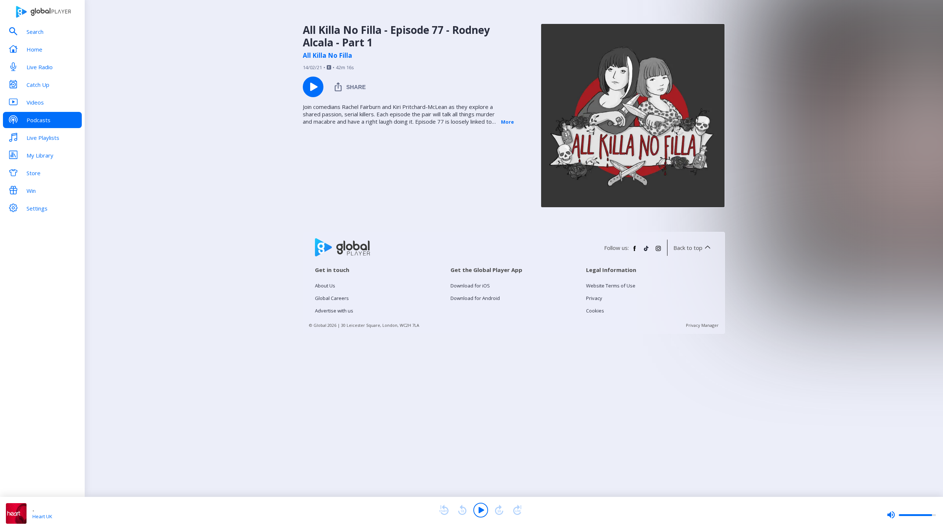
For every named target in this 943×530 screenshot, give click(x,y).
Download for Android (475, 298)
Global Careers (332, 298)
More (507, 122)
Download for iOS (470, 285)
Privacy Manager (702, 325)
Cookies (595, 310)
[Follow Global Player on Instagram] (658, 251)
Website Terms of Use (610, 285)
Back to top (687, 247)
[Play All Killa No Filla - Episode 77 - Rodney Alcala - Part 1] (313, 87)
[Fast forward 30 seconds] (499, 510)
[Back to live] (517, 510)
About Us (325, 285)
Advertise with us (334, 310)
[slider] (911, 515)
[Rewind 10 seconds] (462, 510)
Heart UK (42, 516)
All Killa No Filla (327, 56)
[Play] (480, 510)
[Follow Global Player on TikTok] (646, 251)
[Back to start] (444, 510)
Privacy (594, 298)
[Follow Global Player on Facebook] (635, 251)
